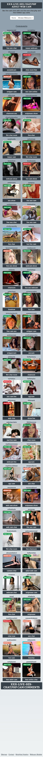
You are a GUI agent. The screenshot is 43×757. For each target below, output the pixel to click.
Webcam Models (36, 754)
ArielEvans (12, 182)
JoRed (12, 596)
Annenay (31, 509)
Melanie (12, 270)
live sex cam (31, 200)
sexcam (31, 353)
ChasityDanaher (12, 117)
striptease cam (31, 592)
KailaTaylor (31, 378)
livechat (31, 658)
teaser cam (11, 157)
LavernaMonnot (12, 248)
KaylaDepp (31, 270)
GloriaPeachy (31, 117)
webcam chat (11, 592)
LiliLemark (31, 400)
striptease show (31, 113)
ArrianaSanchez (12, 74)
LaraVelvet (11, 161)
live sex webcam (31, 287)
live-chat (31, 135)
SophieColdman (12, 466)
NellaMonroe (12, 204)
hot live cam (31, 244)
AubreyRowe (11, 335)
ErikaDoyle (12, 509)
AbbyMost (11, 400)
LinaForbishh (11, 531)
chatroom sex (11, 113)
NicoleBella (31, 574)
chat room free (31, 70)
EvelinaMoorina (31, 335)
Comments (21, 26)
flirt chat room (11, 135)
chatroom (11, 287)
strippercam (11, 353)
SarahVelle (12, 139)
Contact (11, 754)
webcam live (11, 462)
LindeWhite (31, 204)
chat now (11, 636)
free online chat (31, 679)
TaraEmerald (11, 30)
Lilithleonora (31, 422)
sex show (11, 200)
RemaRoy (31, 182)
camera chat (11, 570)
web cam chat (11, 527)
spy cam (11, 483)
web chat (11, 418)
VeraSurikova (31, 466)
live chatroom (31, 549)
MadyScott (31, 248)
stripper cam (12, 91)
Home (14, 18)
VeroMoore (11, 487)
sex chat (31, 483)
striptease (31, 614)
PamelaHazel (31, 661)
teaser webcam (31, 48)
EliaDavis (31, 596)
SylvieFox (11, 378)
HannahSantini (31, 95)
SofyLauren (11, 661)
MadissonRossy (12, 444)
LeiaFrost (31, 74)
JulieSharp (31, 139)
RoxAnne (11, 574)
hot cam (31, 309)
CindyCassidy (11, 226)
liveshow (11, 309)
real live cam (12, 440)
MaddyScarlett (11, 618)
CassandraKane (31, 618)
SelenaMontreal (31, 531)
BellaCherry (31, 357)
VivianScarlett (31, 291)
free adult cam (11, 679)
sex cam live (11, 396)
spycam (31, 396)
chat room (31, 440)
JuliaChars (11, 291)
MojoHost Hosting (22, 754)
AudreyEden (11, 640)
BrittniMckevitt (11, 313)
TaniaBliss (31, 30)
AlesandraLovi (11, 553)
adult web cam (31, 570)
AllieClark (11, 95)
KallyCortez (31, 553)
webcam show (11, 179)
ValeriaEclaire (11, 422)
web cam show (11, 505)
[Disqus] (21, 719)
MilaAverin (31, 640)
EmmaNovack (31, 313)
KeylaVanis (31, 161)
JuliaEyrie (11, 357)
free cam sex (12, 331)
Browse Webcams (25, 18)
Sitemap (4, 754)
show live (31, 418)
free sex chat (12, 48)
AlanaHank (31, 52)
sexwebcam (11, 70)
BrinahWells (31, 444)
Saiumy (31, 226)
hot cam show (31, 179)
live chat (11, 244)
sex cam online (31, 91)
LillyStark (11, 52)
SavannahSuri (31, 487)
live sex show (11, 266)
